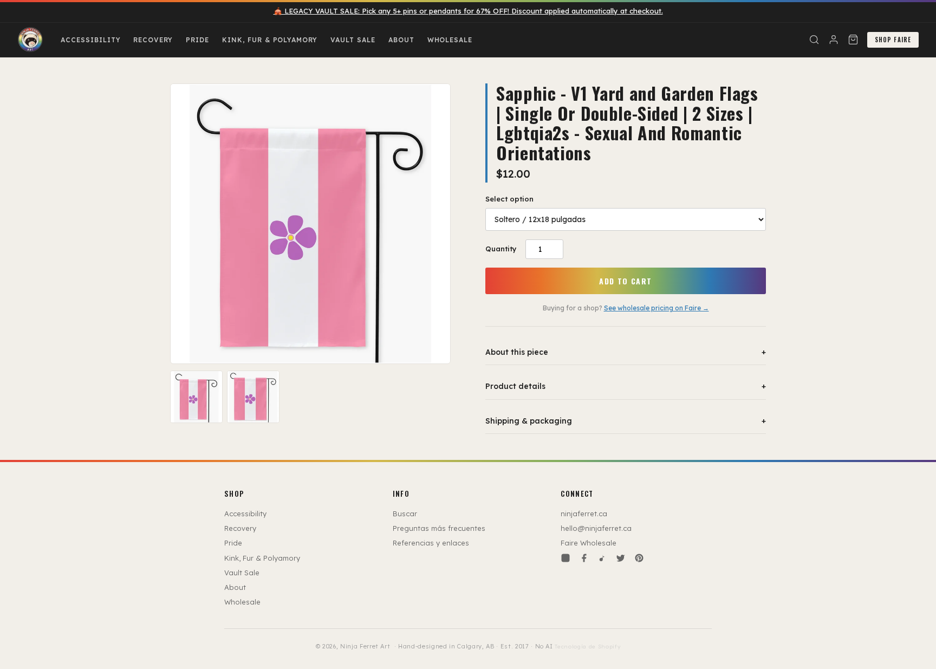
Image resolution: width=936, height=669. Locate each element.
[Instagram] (565, 558)
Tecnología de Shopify (587, 646)
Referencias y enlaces (431, 542)
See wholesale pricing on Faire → (656, 308)
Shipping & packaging (625, 421)
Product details (625, 386)
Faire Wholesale (588, 542)
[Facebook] (584, 558)
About (401, 40)
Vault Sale (352, 40)
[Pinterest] (639, 558)
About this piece (625, 352)
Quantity (501, 248)
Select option (509, 198)
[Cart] (853, 39)
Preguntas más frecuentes (439, 528)
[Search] (814, 39)
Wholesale (450, 40)
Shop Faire (893, 39)
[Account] (833, 39)
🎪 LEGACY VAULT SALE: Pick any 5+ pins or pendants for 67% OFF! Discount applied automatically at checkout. (468, 11)
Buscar (405, 513)
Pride (197, 40)
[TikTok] (602, 558)
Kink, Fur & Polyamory (269, 40)
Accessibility (90, 40)
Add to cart (625, 281)
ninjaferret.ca (584, 513)
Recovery (153, 40)
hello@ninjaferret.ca (596, 528)
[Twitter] (621, 558)
